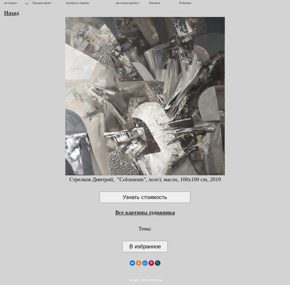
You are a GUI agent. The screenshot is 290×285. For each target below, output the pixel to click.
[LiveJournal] (157, 263)
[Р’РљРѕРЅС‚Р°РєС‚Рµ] (132, 263)
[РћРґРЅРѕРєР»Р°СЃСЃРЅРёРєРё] (138, 263)
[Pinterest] (151, 263)
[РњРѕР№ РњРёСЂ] (145, 263)
